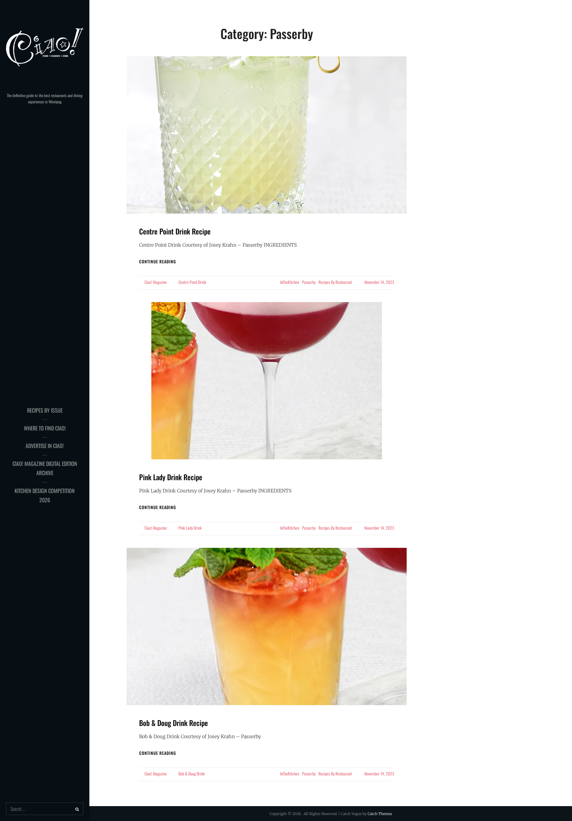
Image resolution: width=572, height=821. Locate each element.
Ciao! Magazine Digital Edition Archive (45, 468)
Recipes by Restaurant (335, 282)
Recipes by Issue (45, 410)
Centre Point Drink (192, 282)
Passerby (308, 282)
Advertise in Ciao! (45, 446)
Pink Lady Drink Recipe (170, 477)
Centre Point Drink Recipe (175, 231)
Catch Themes (380, 813)
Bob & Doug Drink (191, 773)
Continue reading (157, 261)
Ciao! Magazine (155, 282)
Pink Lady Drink (190, 528)
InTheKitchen (289, 282)
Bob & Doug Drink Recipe (173, 722)
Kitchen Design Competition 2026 (45, 495)
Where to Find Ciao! (45, 428)
